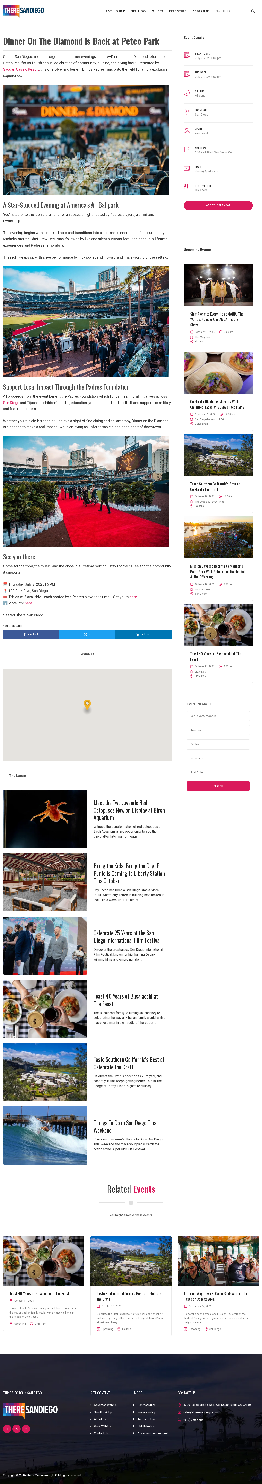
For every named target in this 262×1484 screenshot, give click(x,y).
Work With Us (102, 1426)
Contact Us (101, 1433)
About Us (100, 1419)
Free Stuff (177, 11)
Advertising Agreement (153, 1433)
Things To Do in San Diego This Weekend (125, 1126)
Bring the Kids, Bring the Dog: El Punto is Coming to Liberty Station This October (129, 873)
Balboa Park (201, 423)
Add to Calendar (218, 205)
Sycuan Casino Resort (21, 69)
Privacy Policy (146, 1412)
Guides (157, 11)
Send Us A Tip (103, 1412)
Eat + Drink (115, 11)
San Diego (11, 402)
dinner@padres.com (208, 171)
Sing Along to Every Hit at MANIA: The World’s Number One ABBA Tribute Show (216, 319)
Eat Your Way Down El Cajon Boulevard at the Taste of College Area (215, 1296)
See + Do (138, 11)
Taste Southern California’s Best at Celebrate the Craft (129, 1063)
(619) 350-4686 (193, 1419)
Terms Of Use (146, 1419)
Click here (201, 190)
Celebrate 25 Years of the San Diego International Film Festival (127, 936)
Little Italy (200, 676)
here (133, 597)
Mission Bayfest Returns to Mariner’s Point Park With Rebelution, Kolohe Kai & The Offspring (217, 571)
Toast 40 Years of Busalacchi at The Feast (126, 1000)
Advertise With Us (105, 1405)
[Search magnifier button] (253, 11)
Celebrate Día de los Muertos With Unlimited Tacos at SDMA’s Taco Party (217, 404)
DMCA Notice (146, 1426)
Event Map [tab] (87, 653)
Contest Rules (147, 1405)
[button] (87, 707)
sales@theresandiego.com (200, 1412)
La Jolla (199, 506)
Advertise (200, 11)
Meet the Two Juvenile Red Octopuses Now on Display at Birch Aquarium (129, 810)
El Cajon (199, 341)
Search (218, 786)
